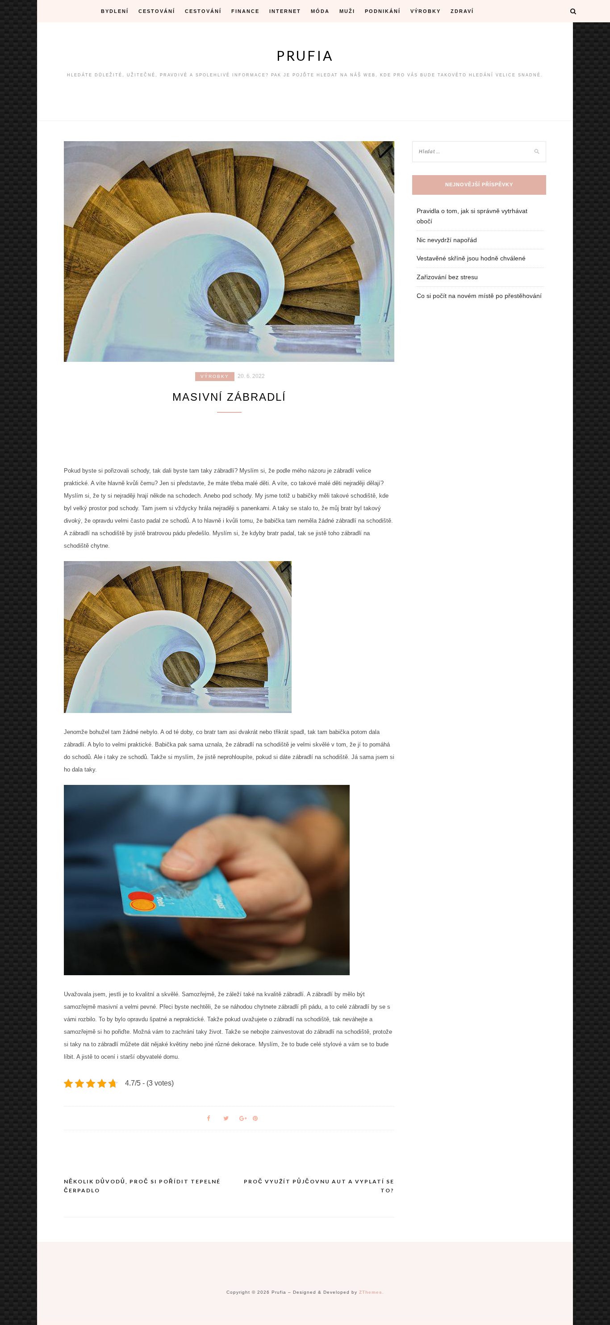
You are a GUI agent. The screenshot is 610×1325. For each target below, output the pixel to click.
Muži (347, 11)
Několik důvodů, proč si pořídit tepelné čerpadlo (142, 1186)
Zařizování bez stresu (447, 277)
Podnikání (383, 11)
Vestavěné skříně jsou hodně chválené (471, 258)
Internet (285, 11)
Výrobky (425, 11)
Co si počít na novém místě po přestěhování (479, 295)
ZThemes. (371, 1292)
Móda (320, 11)
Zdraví (462, 11)
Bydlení (115, 11)
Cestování (156, 11)
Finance (245, 11)
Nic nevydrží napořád (447, 239)
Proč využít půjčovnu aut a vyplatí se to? (319, 1186)
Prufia (305, 55)
